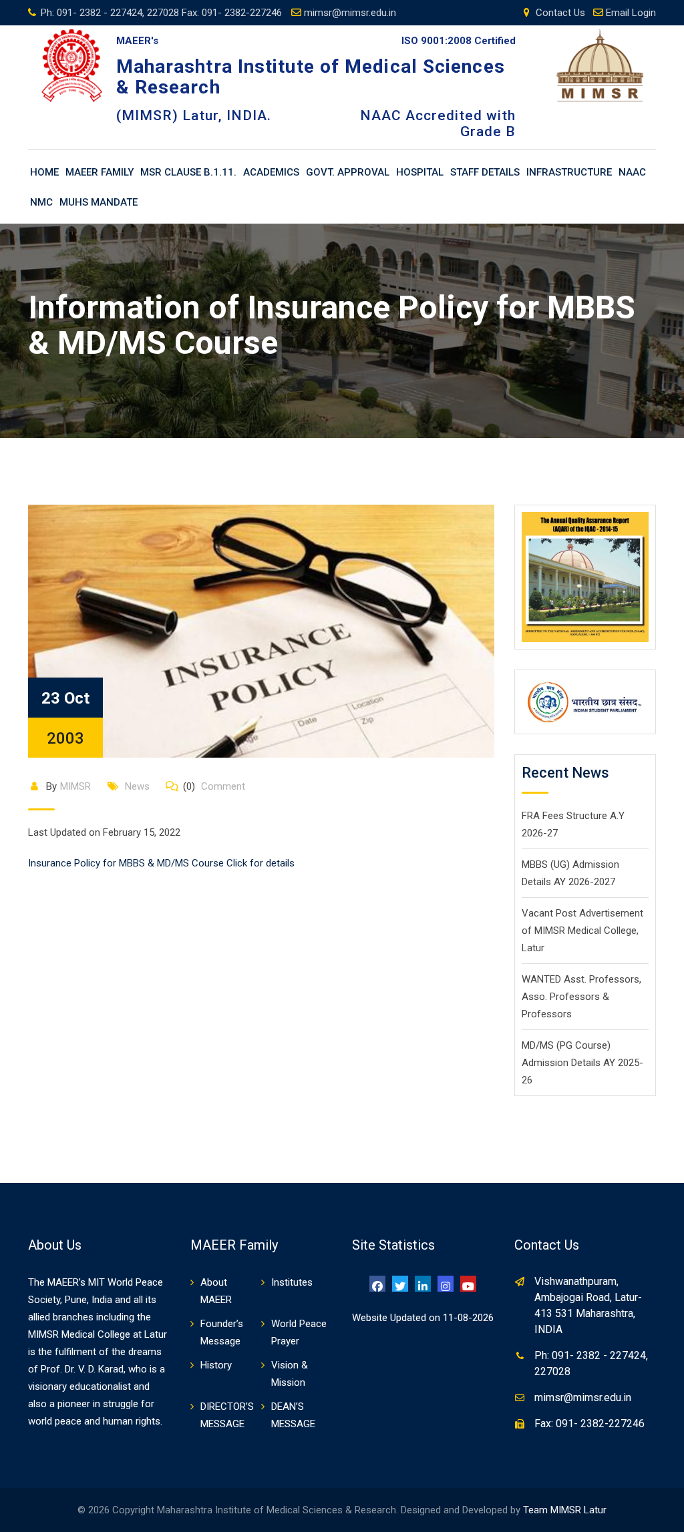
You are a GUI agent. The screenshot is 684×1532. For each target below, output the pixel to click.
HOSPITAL (420, 172)
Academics (271, 172)
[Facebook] (377, 1284)
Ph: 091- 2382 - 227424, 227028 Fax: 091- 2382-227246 (161, 13)
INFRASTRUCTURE (569, 172)
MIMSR (75, 786)
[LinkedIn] (423, 1284)
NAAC (632, 172)
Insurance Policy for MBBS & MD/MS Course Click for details (161, 863)
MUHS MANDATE (98, 202)
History (216, 1365)
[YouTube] (468, 1284)
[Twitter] (400, 1284)
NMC (41, 202)
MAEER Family (99, 172)
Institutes (292, 1282)
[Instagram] (446, 1284)
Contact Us (560, 13)
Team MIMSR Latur (565, 1510)
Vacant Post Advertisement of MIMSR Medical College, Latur (582, 930)
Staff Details (485, 172)
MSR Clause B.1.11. (188, 172)
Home (44, 172)
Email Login (631, 13)
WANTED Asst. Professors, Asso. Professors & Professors (581, 996)
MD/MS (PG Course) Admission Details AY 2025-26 (582, 1062)
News (137, 786)
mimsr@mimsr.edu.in (350, 13)
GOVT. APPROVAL (347, 172)
